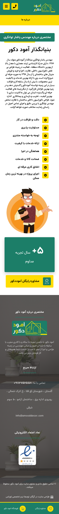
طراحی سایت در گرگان (39, 497)
